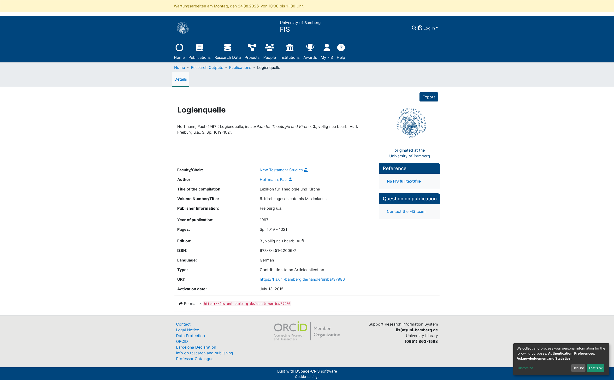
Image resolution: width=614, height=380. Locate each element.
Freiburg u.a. (271, 208)
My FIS (327, 57)
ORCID (182, 341)
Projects (252, 57)
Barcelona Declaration (196, 347)
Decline (578, 368)
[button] (420, 28)
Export (429, 97)
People (269, 57)
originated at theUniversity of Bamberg (409, 153)
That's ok (595, 368)
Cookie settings (307, 376)
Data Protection (190, 335)
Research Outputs (207, 67)
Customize (525, 368)
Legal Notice (187, 329)
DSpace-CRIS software (316, 371)
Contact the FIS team (406, 211)
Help (341, 57)
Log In (429, 28)
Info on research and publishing (204, 352)
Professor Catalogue (194, 358)
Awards (310, 57)
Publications (200, 57)
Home (179, 57)
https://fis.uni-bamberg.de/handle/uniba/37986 (302, 279)
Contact (183, 324)
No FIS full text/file (404, 181)
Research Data (227, 57)
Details (180, 79)
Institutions (290, 57)
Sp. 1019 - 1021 (273, 229)
